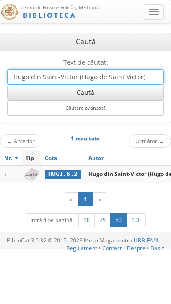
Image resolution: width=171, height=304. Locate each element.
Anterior (21, 140)
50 (118, 220)
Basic (157, 248)
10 (86, 220)
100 (136, 220)
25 (102, 220)
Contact (112, 248)
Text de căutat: (85, 62)
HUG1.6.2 (63, 173)
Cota (51, 158)
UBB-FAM (146, 240)
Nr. (9, 158)
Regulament (82, 248)
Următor (149, 140)
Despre (136, 248)
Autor (96, 158)
